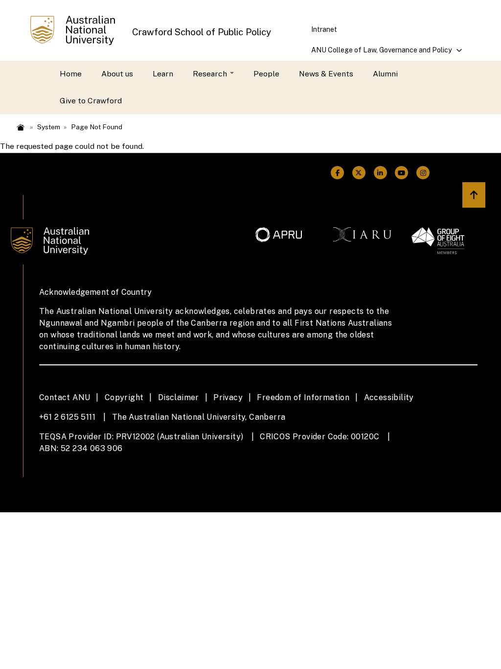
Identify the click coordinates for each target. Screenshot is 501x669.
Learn (163, 73)
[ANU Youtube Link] (401, 173)
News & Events (326, 73)
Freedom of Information (303, 397)
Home (71, 73)
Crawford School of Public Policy (201, 31)
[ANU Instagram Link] (423, 173)
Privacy (228, 397)
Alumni (385, 73)
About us (117, 73)
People (266, 73)
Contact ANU (64, 397)
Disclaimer (178, 397)
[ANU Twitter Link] (359, 173)
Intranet (324, 29)
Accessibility (389, 397)
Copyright (124, 397)
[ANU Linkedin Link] (380, 173)
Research (211, 73)
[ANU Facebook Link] (337, 173)
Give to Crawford (91, 100)
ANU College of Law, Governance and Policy (376, 53)
